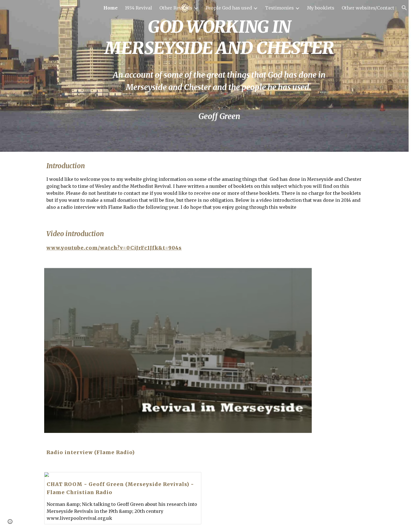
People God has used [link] (229, 8)
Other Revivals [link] (175, 8)
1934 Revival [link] (138, 8)
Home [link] (110, 8)
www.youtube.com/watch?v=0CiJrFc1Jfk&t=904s (114, 248)
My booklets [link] (320, 8)
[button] (404, 8)
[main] (219, 76)
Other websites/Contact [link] (368, 8)
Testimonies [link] (279, 8)
